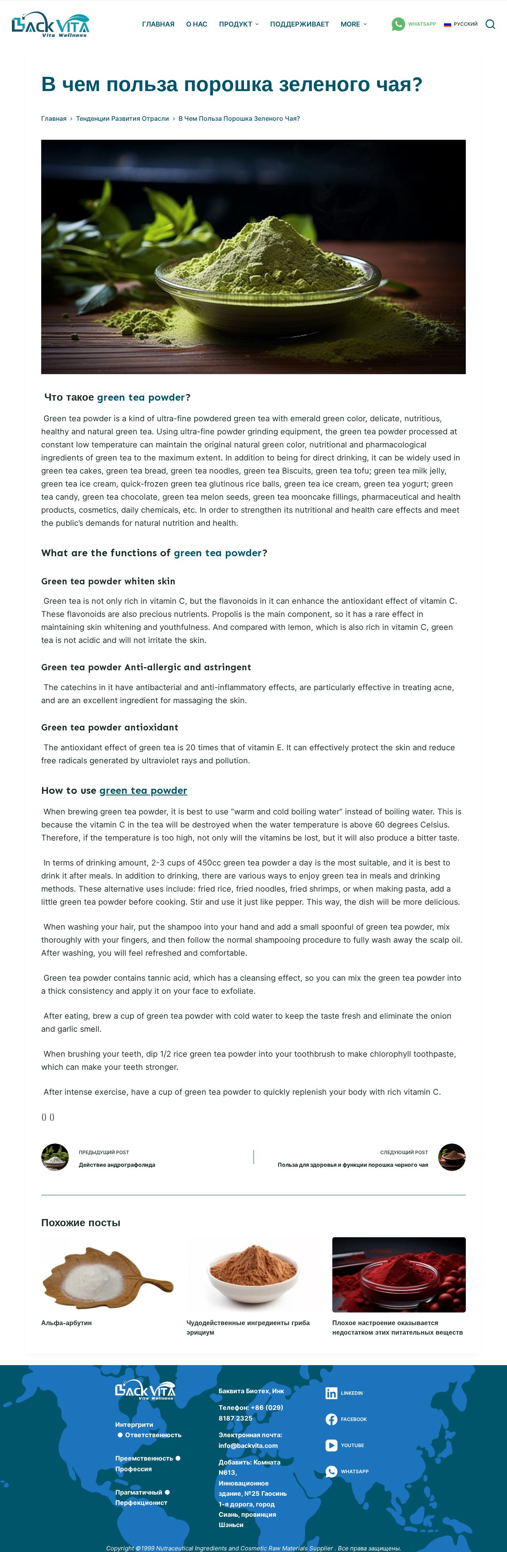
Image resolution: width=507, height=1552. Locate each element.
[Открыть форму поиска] (490, 24)
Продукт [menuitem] (235, 24)
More (350, 24)
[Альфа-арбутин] (108, 1274)
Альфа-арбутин (66, 1323)
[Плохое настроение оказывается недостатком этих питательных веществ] (399, 1274)
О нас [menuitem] (197, 24)
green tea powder (141, 397)
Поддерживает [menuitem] (299, 24)
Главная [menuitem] (158, 24)
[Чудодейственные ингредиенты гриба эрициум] (253, 1274)
